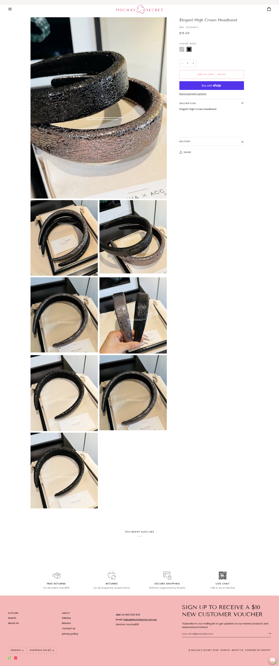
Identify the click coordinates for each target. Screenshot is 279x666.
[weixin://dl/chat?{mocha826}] (9, 657)
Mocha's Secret (201, 650)
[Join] (268, 633)
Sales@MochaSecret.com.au (140, 619)
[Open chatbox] (272, 660)
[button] (141, 612)
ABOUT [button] (66, 613)
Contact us (68, 628)
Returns (66, 623)
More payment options (192, 94)
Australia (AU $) (40, 650)
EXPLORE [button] (13, 613)
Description (187, 103)
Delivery (184, 141)
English (16, 650)
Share (187, 152)
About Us (13, 623)
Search (12, 618)
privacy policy (70, 633)
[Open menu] (13, 9)
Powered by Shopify (258, 650)
